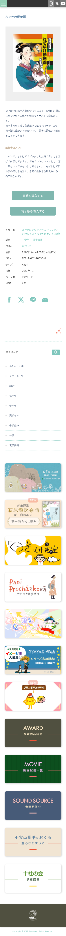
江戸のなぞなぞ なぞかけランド (39, 229)
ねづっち (27, 245)
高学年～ (14, 415)
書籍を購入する (33, 196)
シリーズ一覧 (16, 376)
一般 (11, 435)
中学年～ (27, 239)
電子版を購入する (33, 211)
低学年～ (14, 395)
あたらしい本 (16, 366)
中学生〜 (14, 425)
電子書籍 (38, 239)
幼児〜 (12, 386)
